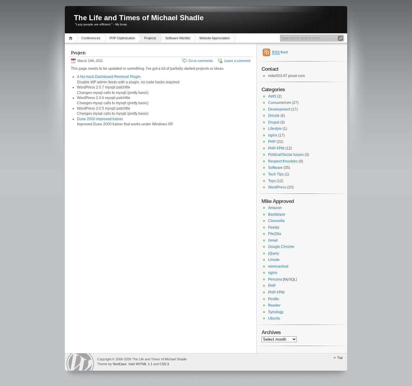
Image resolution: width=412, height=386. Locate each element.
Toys (272, 181)
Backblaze (276, 214)
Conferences (90, 38)
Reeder (274, 305)
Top (340, 357)
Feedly (273, 227)
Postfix (273, 299)
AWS (272, 96)
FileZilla (274, 234)
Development (279, 109)
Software (275, 168)
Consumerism (279, 103)
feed (280, 52)
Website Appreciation (214, 38)
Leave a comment (237, 61)
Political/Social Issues (286, 155)
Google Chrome (281, 247)
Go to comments (201, 61)
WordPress (277, 187)
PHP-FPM (276, 148)
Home (71, 38)
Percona (275, 279)
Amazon (275, 208)
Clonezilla (276, 221)
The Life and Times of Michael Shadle (139, 18)
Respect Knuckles (283, 161)
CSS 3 (164, 364)
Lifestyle (275, 129)
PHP (272, 142)
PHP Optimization (122, 38)
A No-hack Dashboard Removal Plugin (109, 77)
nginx (272, 135)
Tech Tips (276, 174)
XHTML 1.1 (144, 364)
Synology (276, 312)
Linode (274, 260)
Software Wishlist (177, 38)
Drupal (273, 122)
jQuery (273, 253)
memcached (278, 266)
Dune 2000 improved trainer (100, 119)
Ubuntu (274, 318)
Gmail (273, 240)
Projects (150, 38)
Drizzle (274, 116)
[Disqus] (160, 206)
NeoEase (119, 364)
